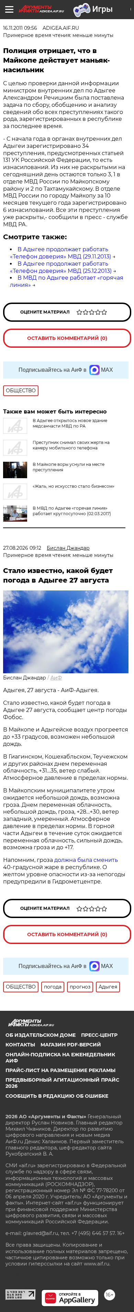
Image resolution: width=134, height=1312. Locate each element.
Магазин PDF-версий (71, 1045)
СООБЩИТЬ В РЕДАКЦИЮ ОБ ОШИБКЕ (56, 1096)
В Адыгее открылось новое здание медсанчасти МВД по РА (70, 423)
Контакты (20, 1045)
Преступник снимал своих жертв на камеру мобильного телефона (71, 445)
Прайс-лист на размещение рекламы (60, 1070)
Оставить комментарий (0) (67, 338)
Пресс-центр (99, 1035)
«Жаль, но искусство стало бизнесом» (73, 486)
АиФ (56, 678)
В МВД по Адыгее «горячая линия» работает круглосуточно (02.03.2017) (72, 511)
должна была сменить (85, 860)
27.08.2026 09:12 (22, 548)
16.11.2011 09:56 (20, 28)
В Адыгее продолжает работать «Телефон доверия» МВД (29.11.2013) (60, 253)
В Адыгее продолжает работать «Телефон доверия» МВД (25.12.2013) (61, 267)
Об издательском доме (40, 1035)
